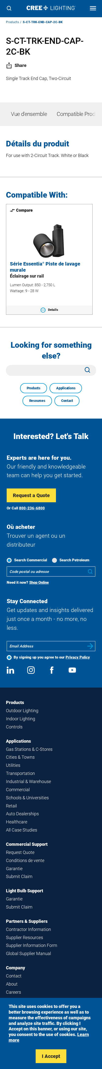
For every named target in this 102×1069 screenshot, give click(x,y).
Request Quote (20, 852)
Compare (24, 210)
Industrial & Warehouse (28, 781)
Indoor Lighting (20, 718)
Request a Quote (31, 495)
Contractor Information (28, 929)
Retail (11, 805)
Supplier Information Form (31, 945)
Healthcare (16, 821)
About (12, 984)
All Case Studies (21, 830)
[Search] (9, 8)
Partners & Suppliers (27, 921)
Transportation (20, 773)
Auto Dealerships (22, 813)
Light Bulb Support (24, 890)
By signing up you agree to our (52, 657)
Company (15, 967)
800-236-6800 (32, 508)
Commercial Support (27, 844)
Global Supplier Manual (28, 953)
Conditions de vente (25, 860)
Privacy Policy (78, 657)
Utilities (13, 765)
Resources (37, 401)
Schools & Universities (27, 797)
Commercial (18, 789)
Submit (90, 646)
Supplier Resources (24, 937)
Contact (67, 401)
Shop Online (39, 582)
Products (12, 22)
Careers (13, 992)
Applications (65, 388)
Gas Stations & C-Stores (29, 749)
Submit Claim (19, 876)
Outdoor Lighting (22, 710)
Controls (14, 726)
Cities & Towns (20, 757)
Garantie (14, 868)
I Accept (51, 1056)
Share (20, 65)
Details (53, 310)
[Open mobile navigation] (93, 8)
